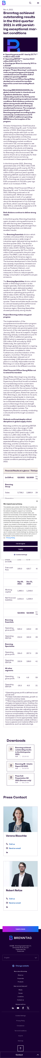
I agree (20, 549)
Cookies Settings (21, 554)
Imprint (20, 1036)
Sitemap (20, 1041)
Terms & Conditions (20, 1030)
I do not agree (20, 543)
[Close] (37, 501)
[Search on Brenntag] (30, 3)
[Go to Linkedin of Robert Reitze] (7, 907)
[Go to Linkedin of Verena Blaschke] (7, 852)
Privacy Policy (20, 1020)
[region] (20, 529)
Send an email (15, 848)
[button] (38, 1055)
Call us (12, 844)
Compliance (20, 1025)
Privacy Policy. (10, 537)
